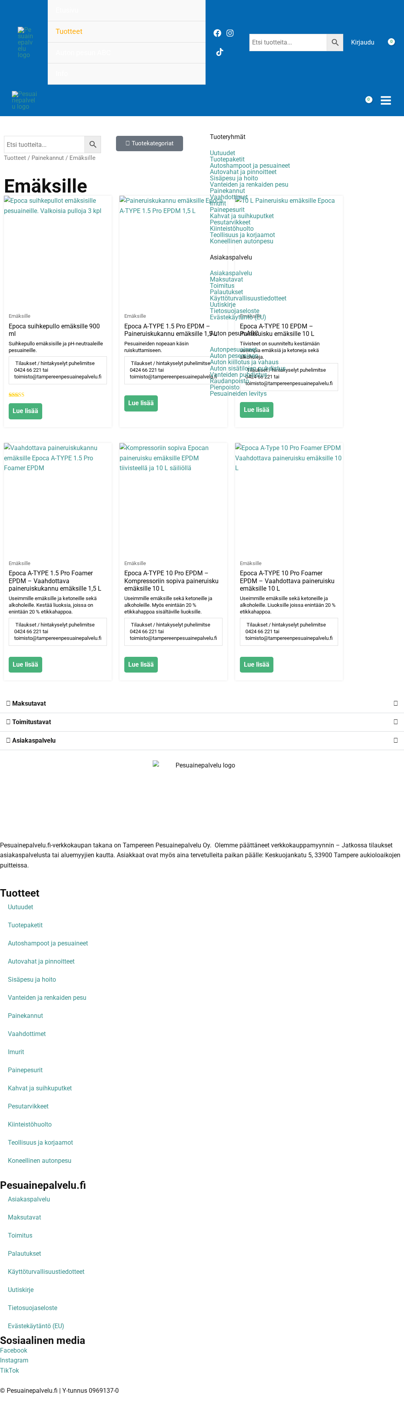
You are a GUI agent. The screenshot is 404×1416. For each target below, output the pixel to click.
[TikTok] (220, 52)
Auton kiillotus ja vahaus (244, 362)
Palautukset (226, 292)
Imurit (218, 203)
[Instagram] (230, 33)
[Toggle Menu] (189, 31)
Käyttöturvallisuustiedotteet (248, 298)
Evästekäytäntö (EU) (238, 317)
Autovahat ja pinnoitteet (243, 172)
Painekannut (227, 191)
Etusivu (67, 10)
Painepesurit (227, 210)
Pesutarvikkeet (230, 222)
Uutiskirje (223, 305)
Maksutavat (226, 279)
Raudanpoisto (229, 381)
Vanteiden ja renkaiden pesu (249, 185)
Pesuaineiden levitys (238, 394)
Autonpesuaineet (233, 350)
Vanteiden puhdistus (238, 375)
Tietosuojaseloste (234, 311)
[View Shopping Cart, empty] (386, 42)
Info (62, 74)
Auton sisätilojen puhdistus (248, 368)
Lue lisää (25, 411)
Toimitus (222, 286)
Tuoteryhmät (227, 137)
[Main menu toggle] (386, 100)
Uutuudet (222, 153)
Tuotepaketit (227, 159)
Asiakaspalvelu (231, 257)
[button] (202, 704)
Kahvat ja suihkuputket (242, 216)
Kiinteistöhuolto (232, 229)
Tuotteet (69, 31)
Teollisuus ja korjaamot (242, 235)
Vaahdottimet (229, 197)
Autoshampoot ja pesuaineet (250, 166)
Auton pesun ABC (83, 53)
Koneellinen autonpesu (241, 241)
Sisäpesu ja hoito (234, 178)
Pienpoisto (224, 387)
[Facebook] (217, 33)
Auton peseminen (234, 356)
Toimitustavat (31, 722)
